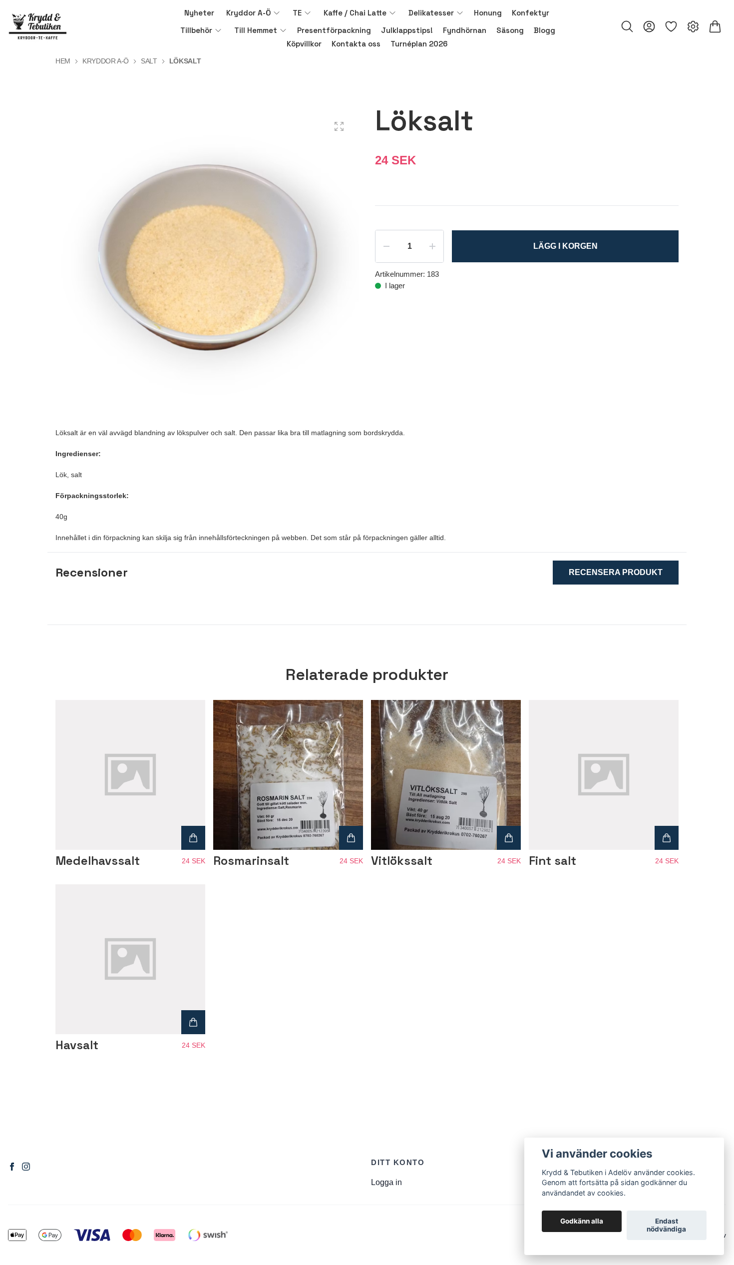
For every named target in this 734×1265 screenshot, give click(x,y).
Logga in (386, 1182)
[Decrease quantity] (386, 246)
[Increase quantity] (432, 246)
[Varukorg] (715, 26)
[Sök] (627, 26)
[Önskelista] (671, 26)
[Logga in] (649, 26)
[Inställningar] (693, 26)
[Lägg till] (193, 838)
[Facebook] (12, 1167)
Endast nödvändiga (666, 1226)
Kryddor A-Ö (105, 61)
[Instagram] (26, 1167)
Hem (62, 61)
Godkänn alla (581, 1222)
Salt (149, 61)
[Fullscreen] (339, 126)
